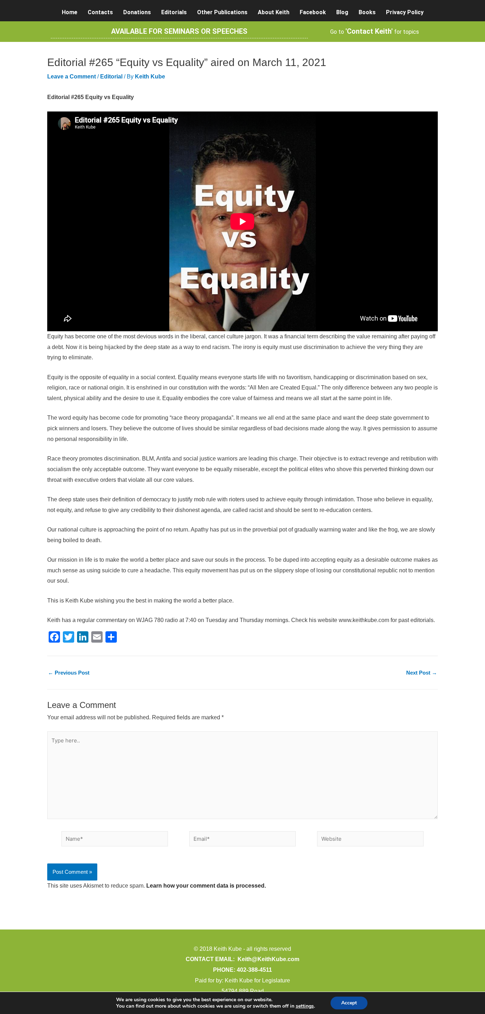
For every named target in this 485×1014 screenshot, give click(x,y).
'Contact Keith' (369, 31)
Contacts (100, 12)
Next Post (421, 672)
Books (367, 12)
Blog (342, 12)
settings (305, 1006)
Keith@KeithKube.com (268, 959)
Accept (349, 1002)
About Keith (273, 12)
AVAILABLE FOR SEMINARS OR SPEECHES (179, 31)
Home (69, 12)
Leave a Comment (71, 76)
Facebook (313, 12)
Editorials (174, 12)
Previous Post (68, 672)
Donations (137, 12)
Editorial (111, 76)
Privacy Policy (405, 12)
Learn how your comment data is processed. (206, 886)
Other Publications (222, 12)
